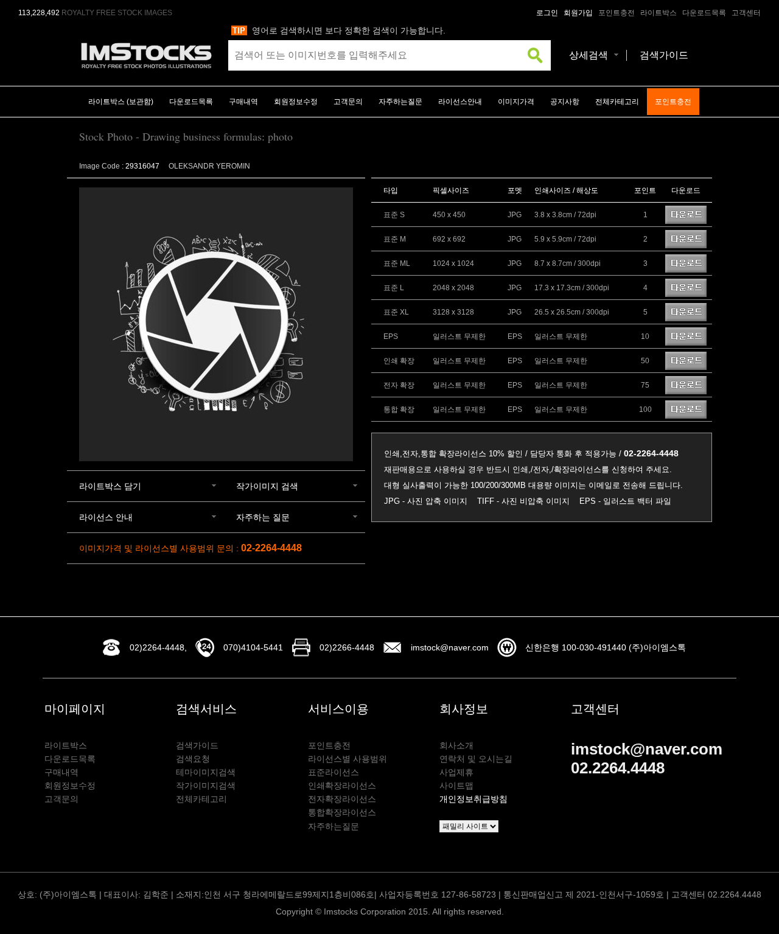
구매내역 (243, 101)
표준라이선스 (333, 772)
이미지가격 (516, 101)
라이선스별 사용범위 (347, 759)
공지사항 (564, 101)
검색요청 (193, 759)
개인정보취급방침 (473, 799)
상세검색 (588, 55)
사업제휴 (456, 772)
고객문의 (348, 101)
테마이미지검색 (206, 772)
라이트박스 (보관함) (120, 101)
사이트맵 (456, 785)
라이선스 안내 (106, 517)
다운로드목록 (704, 13)
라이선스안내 (460, 101)
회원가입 (578, 13)
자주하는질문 (400, 101)
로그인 (547, 13)
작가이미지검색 (206, 785)
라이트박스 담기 (110, 486)
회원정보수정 (296, 101)
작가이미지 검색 (267, 486)
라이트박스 (658, 13)
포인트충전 (616, 13)
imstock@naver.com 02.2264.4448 (646, 758)
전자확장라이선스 (342, 799)
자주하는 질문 (263, 517)
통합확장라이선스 (342, 812)
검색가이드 (664, 55)
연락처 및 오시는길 (475, 759)
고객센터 (746, 13)
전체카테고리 (617, 101)
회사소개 (456, 745)
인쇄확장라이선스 (342, 785)
